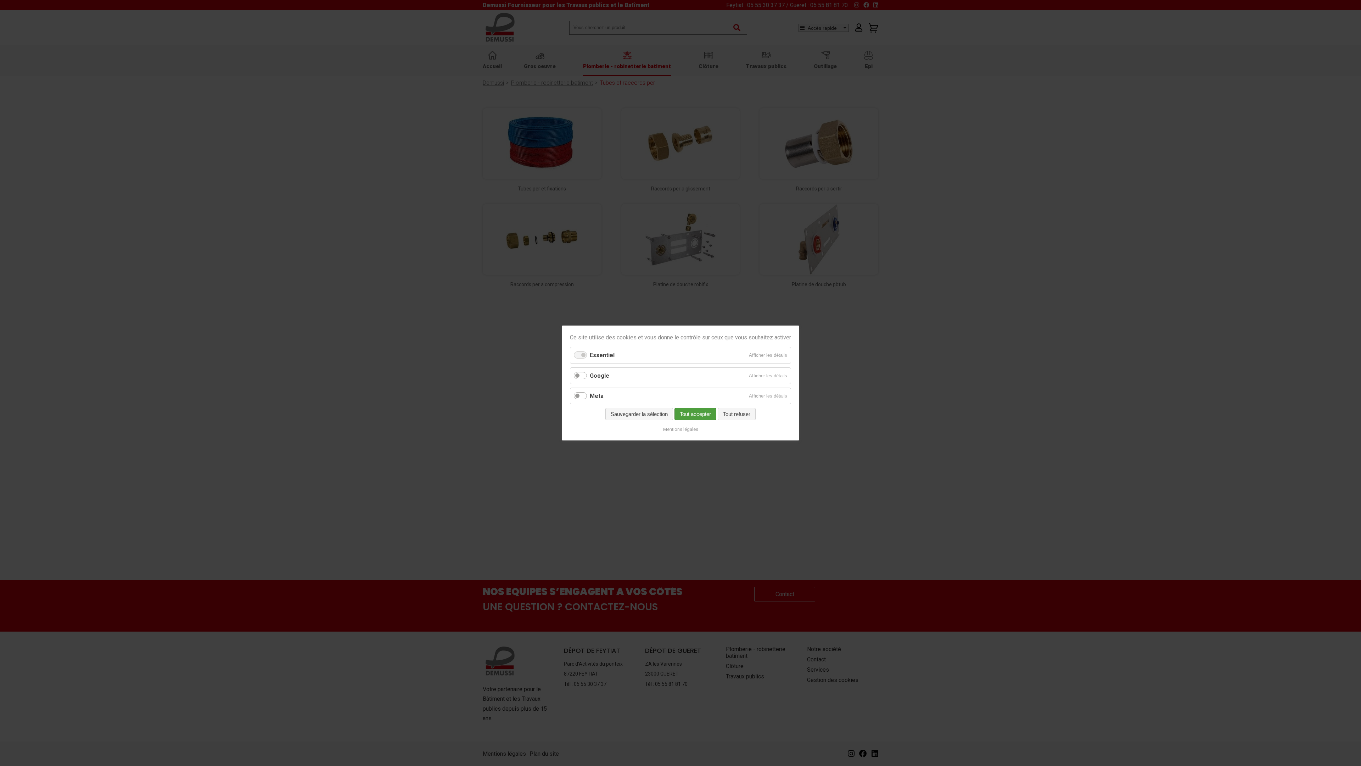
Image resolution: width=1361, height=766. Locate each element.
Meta (597, 396)
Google (599, 375)
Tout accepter (695, 414)
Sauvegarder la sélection (639, 414)
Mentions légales (680, 429)
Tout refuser (736, 414)
